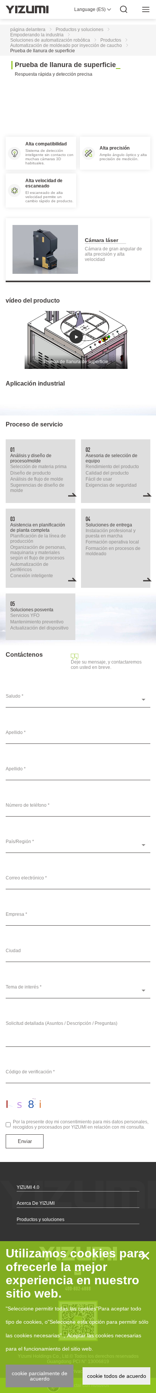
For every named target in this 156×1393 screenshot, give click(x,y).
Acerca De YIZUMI (36, 1203)
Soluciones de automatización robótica (50, 40)
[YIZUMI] (27, 9)
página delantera (27, 29)
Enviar (25, 1141)
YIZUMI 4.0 (28, 1187)
